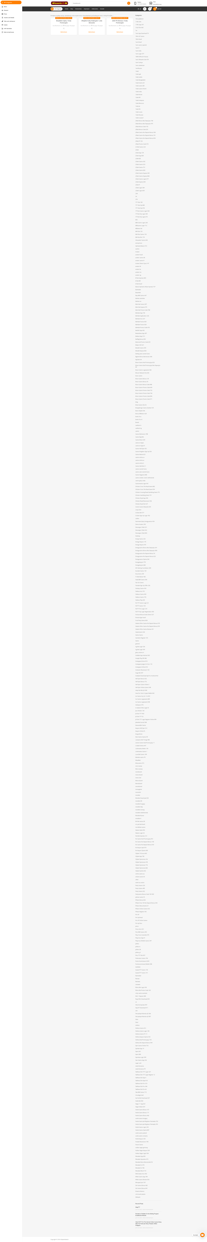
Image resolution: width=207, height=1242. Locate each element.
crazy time (138, 510)
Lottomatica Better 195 (141, 748)
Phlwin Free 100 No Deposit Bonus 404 (146, 903)
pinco (137, 926)
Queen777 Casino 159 (141, 970)
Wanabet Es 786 (139, 1168)
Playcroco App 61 (140, 938)
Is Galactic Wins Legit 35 (142, 708)
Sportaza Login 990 (140, 1057)
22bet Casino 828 (140, 170)
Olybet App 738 (139, 856)
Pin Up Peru (138, 923)
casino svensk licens (141, 469)
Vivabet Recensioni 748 (141, 1141)
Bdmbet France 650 (140, 321)
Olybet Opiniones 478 (141, 862)
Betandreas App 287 (141, 333)
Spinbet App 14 (139, 1048)
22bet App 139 (139, 153)
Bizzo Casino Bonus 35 (141, 381)
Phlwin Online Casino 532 (142, 909)
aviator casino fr (139, 260)
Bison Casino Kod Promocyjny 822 (145, 362)
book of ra (138, 416)
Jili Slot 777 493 (139, 713)
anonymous (138, 243)
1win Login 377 (139, 54)
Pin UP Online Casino (141, 920)
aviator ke (138, 269)
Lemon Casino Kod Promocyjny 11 (145, 743)
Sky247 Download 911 (141, 1008)
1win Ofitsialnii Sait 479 (142, 59)
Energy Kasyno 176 (140, 542)
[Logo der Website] (59, 3)
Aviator (137, 252)
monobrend (138, 786)
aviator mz (138, 272)
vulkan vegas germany (141, 1147)
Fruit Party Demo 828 (141, 620)
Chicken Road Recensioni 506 (143, 501)
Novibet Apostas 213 (141, 836)
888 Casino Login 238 (141, 222)
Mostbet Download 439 (142, 798)
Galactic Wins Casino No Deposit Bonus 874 (147, 626)
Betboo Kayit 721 (140, 336)
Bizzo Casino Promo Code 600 (143, 387)
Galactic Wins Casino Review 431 (144, 629)
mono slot (138, 777)
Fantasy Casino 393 (140, 588)
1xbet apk (138, 74)
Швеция (137, 1197)
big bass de (138, 359)
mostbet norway (140, 809)
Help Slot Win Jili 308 (141, 690)
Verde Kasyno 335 (140, 1139)
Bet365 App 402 (140, 330)
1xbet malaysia (139, 100)
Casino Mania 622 (140, 454)
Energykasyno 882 (140, 565)
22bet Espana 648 (140, 182)
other (136, 879)
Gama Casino (139, 635)
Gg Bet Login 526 (140, 646)
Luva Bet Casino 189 (141, 754)
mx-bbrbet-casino (140, 827)
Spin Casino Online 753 (141, 1045)
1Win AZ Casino (139, 36)
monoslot (138, 792)
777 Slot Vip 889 (140, 205)
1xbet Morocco (139, 103)
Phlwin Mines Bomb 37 (141, 906)
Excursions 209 (139, 574)
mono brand (138, 775)
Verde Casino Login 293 (142, 1127)
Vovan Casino (139, 1144)
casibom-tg (138, 428)
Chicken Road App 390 (141, 498)
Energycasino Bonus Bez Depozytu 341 (146, 547)
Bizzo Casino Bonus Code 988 (143, 384)
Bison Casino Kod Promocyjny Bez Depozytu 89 (147, 366)
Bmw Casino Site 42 (141, 405)
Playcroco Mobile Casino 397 (143, 941)
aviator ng (138, 275)
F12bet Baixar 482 (140, 577)
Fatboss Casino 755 (140, 597)
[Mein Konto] (144, 9)
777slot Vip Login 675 (141, 217)
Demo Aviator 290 (140, 524)
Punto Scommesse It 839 (142, 961)
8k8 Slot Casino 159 (141, 234)
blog (136, 402)
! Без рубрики (139, 19)
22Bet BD (138, 158)
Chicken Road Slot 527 (141, 504)
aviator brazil (139, 254)
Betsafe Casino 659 (140, 348)
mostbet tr (138, 818)
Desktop (137, 536)
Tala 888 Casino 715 (141, 1092)
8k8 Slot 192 (138, 231)
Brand (137, 422)
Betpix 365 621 (139, 345)
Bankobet (138, 289)
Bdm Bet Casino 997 (141, 304)
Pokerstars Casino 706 (141, 958)
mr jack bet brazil (140, 824)
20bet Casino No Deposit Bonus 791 (145, 135)
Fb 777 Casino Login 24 (142, 603)
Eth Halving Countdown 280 (143, 568)
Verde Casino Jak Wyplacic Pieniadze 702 (146, 1121)
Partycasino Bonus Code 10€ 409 (144, 894)
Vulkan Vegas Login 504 (142, 1153)
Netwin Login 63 (140, 833)
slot (136, 1010)
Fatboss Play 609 (140, 600)
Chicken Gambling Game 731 (143, 495)
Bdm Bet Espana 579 (141, 307)
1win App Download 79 (142, 33)
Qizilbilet (137, 967)
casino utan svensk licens (142, 472)
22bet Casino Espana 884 (142, 176)
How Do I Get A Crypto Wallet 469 (144, 693)
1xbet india (138, 91)
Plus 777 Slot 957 (140, 955)
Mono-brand (138, 780)
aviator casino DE (140, 257)
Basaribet (138, 292)
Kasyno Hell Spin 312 (141, 728)
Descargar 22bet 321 (141, 527)
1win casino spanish (141, 45)
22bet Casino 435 (140, 161)
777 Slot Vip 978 (140, 208)
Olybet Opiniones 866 (141, 868)
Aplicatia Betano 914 (141, 246)
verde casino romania (141, 1136)
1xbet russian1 (139, 118)
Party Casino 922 (140, 891)
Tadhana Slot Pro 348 (141, 1086)
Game (137, 641)
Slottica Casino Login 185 (142, 1031)
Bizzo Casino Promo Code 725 (143, 390)
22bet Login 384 (140, 187)
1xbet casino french (140, 88)
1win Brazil (138, 42)
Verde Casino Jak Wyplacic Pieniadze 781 (146, 1124)
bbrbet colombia (140, 298)
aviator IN (138, 266)
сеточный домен (140, 1194)
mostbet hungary (140, 804)
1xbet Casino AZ (139, 83)
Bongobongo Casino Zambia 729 (144, 408)
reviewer (137, 984)
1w (136, 30)
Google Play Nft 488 (141, 658)
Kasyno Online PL (140, 731)
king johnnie (138, 734)
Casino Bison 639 (140, 440)
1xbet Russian (139, 115)
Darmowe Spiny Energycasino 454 (145, 521)
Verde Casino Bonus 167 (142, 1109)
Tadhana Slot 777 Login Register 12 (145, 1075)
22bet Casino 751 (140, 167)
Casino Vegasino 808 (141, 475)
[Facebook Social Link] (138, 9)
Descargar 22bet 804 (141, 533)
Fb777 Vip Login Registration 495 (144, 611)
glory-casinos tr (139, 652)
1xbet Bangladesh (140, 80)
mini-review (138, 766)
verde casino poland (141, 1133)
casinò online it (139, 463)
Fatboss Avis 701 (140, 591)
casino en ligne (139, 443)
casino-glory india (140, 480)
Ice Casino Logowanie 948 (142, 702)
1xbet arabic (138, 77)
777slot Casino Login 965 (142, 211)
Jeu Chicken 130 (139, 710)
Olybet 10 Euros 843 (141, 853)
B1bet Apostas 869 (140, 278)
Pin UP (137, 914)
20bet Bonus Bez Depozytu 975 (144, 123)
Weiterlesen (63, 32)
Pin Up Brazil (139, 917)
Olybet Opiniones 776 (141, 865)
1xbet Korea (138, 94)
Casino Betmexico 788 (141, 434)
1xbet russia (138, 112)
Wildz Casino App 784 (141, 1176)
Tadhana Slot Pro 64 (141, 1089)
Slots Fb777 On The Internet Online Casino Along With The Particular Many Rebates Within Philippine (148, 1223)
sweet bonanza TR (140, 1069)
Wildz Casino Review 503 (142, 1179)
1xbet (137, 71)
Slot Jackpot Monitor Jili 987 (143, 1016)
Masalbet (138, 760)
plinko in (137, 946)
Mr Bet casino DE (140, 821)
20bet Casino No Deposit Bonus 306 (145, 132)
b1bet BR (138, 281)
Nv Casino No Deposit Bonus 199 (144, 842)
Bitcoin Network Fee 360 (142, 373)
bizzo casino (138, 376)
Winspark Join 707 (140, 1182)
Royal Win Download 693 (142, 999)
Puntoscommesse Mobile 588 (143, 964)
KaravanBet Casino (140, 725)
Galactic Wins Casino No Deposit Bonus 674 (147, 623)
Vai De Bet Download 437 (142, 1098)
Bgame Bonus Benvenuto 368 (143, 356)
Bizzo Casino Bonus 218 (142, 378)
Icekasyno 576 (139, 705)
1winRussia (138, 68)
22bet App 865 (139, 155)
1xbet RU (138, 109)
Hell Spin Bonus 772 (141, 681)
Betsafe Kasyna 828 (140, 351)
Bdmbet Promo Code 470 (142, 327)
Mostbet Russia (139, 815)
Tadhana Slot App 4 (140, 1077)
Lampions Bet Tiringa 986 (142, 740)
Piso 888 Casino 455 (141, 932)
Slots (136, 1019)
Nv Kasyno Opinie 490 (141, 850)
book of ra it (138, 419)
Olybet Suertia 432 (140, 871)
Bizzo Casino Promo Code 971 (63, 18)
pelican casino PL (140, 897)
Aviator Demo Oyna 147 (142, 263)
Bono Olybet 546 (140, 411)
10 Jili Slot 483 (139, 27)
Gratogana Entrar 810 (141, 661)
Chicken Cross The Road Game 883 (145, 486)
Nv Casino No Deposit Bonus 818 (144, 844)
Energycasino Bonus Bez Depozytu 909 (146, 550)
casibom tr (138, 425)
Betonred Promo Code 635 (142, 342)
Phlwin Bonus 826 (140, 900)
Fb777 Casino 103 (140, 606)
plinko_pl (138, 952)
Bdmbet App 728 (140, 313)
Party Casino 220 (140, 885)
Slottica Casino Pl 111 (141, 1034)
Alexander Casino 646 (141, 240)
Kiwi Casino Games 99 (141, 737)
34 (136, 196)
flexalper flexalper (70, 25)
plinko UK (138, 949)
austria (137, 249)
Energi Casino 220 (140, 539)
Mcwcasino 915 (139, 763)
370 (136, 199)
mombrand (138, 772)
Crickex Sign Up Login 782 (142, 515)
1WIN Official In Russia (141, 56)
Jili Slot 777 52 (139, 716)
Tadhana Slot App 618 (141, 1080)
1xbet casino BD (139, 86)
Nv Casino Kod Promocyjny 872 (144, 839)
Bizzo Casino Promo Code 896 (143, 396)
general (137, 644)
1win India (138, 51)
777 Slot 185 (139, 202)
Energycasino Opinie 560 (142, 559)
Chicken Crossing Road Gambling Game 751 (147, 492)
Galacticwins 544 (140, 632)
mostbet (137, 795)
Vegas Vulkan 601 (140, 1107)
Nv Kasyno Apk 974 (140, 847)
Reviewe (137, 981)
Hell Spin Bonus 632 (141, 678)
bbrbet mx (138, 301)
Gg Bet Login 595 (140, 649)
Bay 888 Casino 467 (141, 295)
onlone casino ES (140, 876)
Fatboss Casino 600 (140, 594)
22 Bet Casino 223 (140, 147)
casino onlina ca (139, 457)
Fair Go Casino (139, 582)
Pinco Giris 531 (139, 929)
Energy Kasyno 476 (140, 544)
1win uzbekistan (139, 65)
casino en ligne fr (140, 445)
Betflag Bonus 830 (140, 339)
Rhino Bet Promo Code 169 (143, 990)
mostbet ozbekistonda (141, 812)
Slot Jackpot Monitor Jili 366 (143, 1013)
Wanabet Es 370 (139, 1165)
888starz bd (138, 228)
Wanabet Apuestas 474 (141, 1159)
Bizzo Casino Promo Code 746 (143, 393)
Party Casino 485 (140, 888)
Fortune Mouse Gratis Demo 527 (144, 614)
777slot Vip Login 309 (141, 214)
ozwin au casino (139, 882)
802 (136, 220)
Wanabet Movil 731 (140, 1171)
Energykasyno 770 (140, 562)
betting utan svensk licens (142, 353)
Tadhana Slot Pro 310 (141, 1083)
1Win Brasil (138, 39)
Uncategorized (139, 1095)
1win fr (137, 48)
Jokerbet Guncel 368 (141, 722)
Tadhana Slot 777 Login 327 (143, 1072)
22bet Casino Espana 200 (142, 173)
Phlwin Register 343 (141, 911)
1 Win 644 (138, 21)
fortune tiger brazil (140, 617)
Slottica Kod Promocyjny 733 (143, 1040)
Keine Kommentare (148, 1209)
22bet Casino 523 (140, 164)
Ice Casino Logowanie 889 (142, 699)
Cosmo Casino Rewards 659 (143, 507)
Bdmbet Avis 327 (140, 319)
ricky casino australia (141, 993)
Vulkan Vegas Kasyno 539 (142, 1150)
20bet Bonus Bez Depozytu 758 (144, 121)
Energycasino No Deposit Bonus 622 (145, 556)
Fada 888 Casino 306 (141, 579)
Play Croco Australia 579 (142, 935)
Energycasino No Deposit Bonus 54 (145, 553)
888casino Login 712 (141, 225)
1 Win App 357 (139, 24)
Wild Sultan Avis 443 (141, 1174)
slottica (137, 1025)
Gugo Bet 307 (139, 673)
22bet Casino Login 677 (142, 179)
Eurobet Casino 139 (140, 571)
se (136, 1002)
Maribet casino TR (140, 757)
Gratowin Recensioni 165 (142, 670)
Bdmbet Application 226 (142, 316)
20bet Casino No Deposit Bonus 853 (145, 138)
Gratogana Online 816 (141, 667)
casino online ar (139, 460)
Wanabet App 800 (140, 1156)
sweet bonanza (139, 1066)
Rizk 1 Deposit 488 (140, 996)
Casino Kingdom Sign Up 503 (143, 451)
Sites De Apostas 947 (141, 1005)
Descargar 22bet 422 (141, 530)
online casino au (139, 874)
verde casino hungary (141, 1118)
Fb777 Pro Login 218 (141, 609)
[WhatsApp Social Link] (140, 9)
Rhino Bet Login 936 (141, 987)
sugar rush (138, 1063)
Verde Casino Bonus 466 (142, 1115)
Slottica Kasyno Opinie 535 (142, 1037)
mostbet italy (139, 807)
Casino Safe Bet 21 (140, 466)
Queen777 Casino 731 (141, 973)
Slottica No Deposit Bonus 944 (143, 1042)
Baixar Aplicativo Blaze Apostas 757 (145, 287)
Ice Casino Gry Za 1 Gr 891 (142, 696)
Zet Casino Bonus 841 (141, 1188)
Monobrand (138, 783)
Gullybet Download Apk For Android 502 (146, 676)
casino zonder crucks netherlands (144, 478)
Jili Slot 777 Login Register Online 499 (145, 719)
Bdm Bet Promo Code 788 (142, 310)
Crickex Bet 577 (139, 512)
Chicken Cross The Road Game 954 (145, 489)
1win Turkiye (139, 62)
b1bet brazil (138, 284)
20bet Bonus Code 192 (141, 126)
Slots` (137, 1022)
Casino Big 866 (139, 437)
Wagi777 (137, 1207)
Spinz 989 (138, 1054)
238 (136, 193)
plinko (137, 943)
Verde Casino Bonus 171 (142, 1112)
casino (137, 431)
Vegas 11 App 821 (140, 1104)
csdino (137, 518)
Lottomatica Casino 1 (141, 751)
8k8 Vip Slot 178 (140, 237)
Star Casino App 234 (141, 1060)
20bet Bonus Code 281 (141, 129)
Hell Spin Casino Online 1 (142, 684)
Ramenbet (138, 975)
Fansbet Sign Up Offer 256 (142, 585)
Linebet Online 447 (140, 745)
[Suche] (128, 3)
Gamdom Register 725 (141, 638)
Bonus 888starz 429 (141, 413)
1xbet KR (137, 97)
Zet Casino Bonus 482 (141, 1185)
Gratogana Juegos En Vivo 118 (143, 664)
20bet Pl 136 (139, 141)
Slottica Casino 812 (140, 1028)
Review (137, 978)
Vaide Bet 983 (139, 1101)
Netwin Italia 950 (140, 830)
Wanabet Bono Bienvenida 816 (144, 1162)
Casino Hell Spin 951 (141, 448)
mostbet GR (138, 801)
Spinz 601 (138, 1051)
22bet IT (137, 185)
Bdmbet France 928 (140, 324)
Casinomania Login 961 (142, 483)
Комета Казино (139, 1191)
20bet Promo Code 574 (141, 144)
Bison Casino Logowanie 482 (143, 370)
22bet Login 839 (140, 190)
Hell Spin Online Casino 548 (143, 687)
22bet (137, 150)
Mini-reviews (139, 769)
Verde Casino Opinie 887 (142, 1130)
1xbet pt (137, 106)
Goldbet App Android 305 (142, 655)
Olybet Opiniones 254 (141, 859)
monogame (138, 789)
